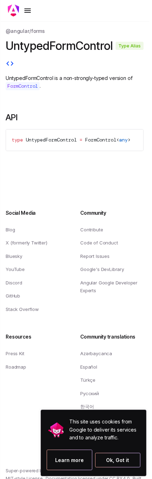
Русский (89, 393)
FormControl (100, 140)
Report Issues (95, 256)
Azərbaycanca (96, 353)
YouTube (15, 269)
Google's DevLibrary (102, 269)
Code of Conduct (99, 243)
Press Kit (15, 353)
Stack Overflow (22, 309)
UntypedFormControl (51, 140)
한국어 (87, 406)
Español (88, 367)
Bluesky (14, 256)
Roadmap (16, 367)
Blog (10, 229)
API (12, 117)
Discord (14, 282)
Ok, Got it (117, 460)
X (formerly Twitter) (26, 243)
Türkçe (87, 380)
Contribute (91, 229)
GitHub (13, 296)
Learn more (62, 460)
